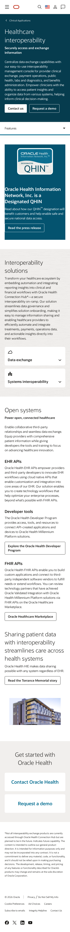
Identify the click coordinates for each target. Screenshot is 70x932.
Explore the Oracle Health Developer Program (34, 548)
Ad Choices (34, 903)
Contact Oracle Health (35, 782)
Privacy (31, 896)
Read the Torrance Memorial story (32, 680)
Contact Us (56, 910)
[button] (7, 7)
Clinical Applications (20, 20)
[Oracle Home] (16, 7)
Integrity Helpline (38, 910)
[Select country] (47, 7)
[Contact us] (63, 7)
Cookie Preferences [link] (14, 903)
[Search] (39, 7)
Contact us (16, 108)
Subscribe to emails (15, 910)
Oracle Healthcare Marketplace (30, 616)
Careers (48, 903)
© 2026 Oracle (12, 896)
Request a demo (44, 108)
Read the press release (24, 228)
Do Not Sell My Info (48, 896)
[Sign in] (55, 7)
